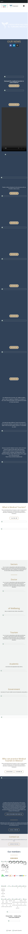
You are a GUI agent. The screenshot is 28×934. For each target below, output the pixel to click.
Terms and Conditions (14, 917)
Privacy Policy (9, 916)
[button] (23, 6)
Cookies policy (17, 916)
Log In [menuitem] (2, 1)
